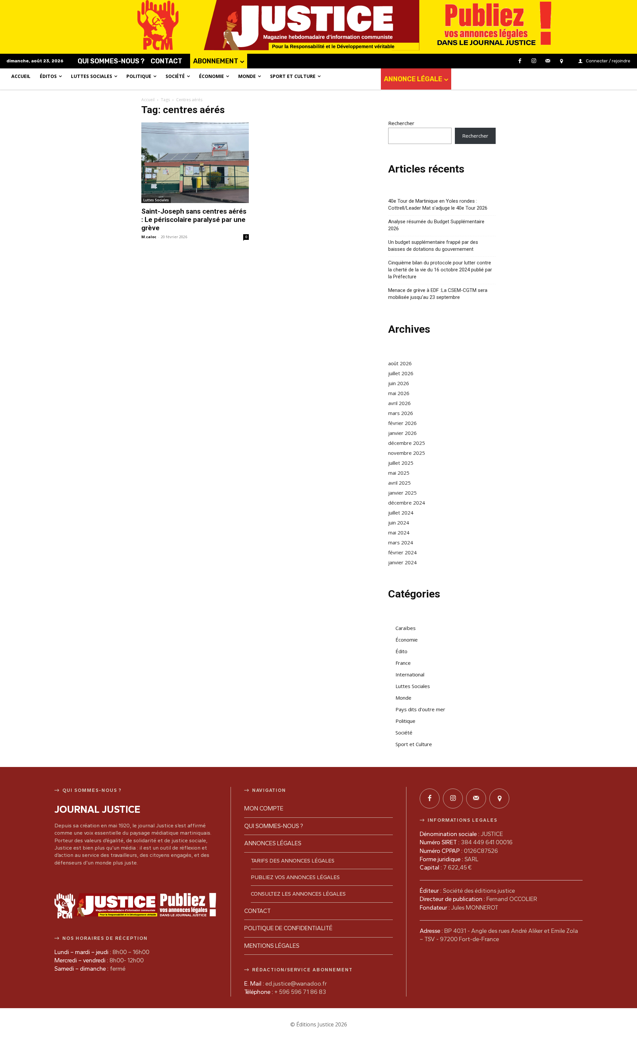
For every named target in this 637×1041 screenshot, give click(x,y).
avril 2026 (399, 403)
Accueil (148, 100)
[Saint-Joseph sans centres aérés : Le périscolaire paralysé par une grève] (195, 162)
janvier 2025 (402, 492)
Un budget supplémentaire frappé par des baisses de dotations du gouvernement (433, 245)
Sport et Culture (413, 744)
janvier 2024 (402, 562)
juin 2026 (398, 383)
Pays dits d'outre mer (420, 709)
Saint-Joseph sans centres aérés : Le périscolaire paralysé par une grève (194, 219)
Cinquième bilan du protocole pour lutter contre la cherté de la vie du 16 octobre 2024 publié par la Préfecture (440, 270)
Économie (406, 639)
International (409, 674)
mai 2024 (398, 532)
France (403, 662)
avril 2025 (399, 482)
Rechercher (401, 123)
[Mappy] (561, 61)
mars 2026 (400, 413)
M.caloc (148, 236)
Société (403, 732)
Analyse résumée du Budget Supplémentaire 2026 (436, 225)
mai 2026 (398, 393)
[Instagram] (534, 61)
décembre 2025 (406, 443)
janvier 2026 (402, 433)
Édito (401, 651)
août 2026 (400, 363)
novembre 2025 (406, 453)
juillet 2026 (400, 373)
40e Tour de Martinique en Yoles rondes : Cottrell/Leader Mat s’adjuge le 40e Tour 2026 (437, 204)
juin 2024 (398, 522)
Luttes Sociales (156, 200)
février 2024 (402, 552)
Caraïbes (405, 628)
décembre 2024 (406, 502)
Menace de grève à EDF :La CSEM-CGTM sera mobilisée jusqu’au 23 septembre (437, 293)
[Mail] (548, 61)
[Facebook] (520, 61)
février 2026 (402, 423)
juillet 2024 (400, 512)
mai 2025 (398, 472)
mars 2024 (400, 542)
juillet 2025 (400, 462)
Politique (405, 721)
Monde (403, 697)
